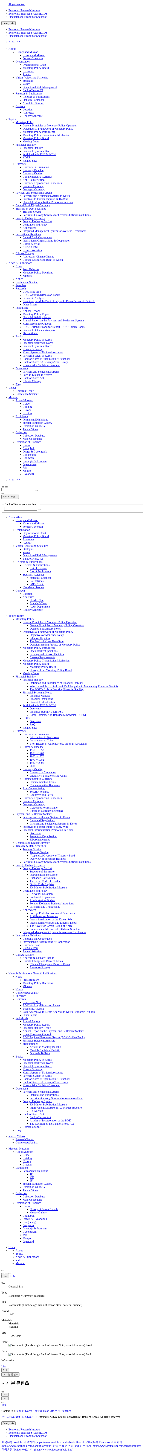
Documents (22, 368)
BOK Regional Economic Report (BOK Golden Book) (54, 326)
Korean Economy (32, 349)
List (3, 1366)
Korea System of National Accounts (43, 352)
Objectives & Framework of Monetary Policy (48, 128)
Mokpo (27, 470)
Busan (26, 445)
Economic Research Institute (24, 10)
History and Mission (27, 51)
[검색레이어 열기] (6, 486)
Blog (18, 384)
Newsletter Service (33, 103)
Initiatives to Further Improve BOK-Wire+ (46, 198)
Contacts (20, 106)
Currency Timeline (33, 170)
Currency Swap (31, 243)
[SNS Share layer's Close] (2, 1273)
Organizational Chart (34, 64)
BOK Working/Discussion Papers (41, 294)
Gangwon (28, 457)
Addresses (28, 112)
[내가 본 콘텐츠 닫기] (2, 1391)
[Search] (39, 509)
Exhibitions (22, 416)
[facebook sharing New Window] (6, 1273)
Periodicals (22, 307)
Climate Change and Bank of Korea (43, 259)
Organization (23, 61)
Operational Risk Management (40, 87)
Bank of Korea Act (33, 377)
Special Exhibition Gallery (37, 422)
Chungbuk (28, 448)
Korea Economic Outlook (37, 323)
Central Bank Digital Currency (33, 205)
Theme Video (30, 429)
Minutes (27, 275)
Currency (21, 163)
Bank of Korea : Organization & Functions (46, 358)
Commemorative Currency (37, 176)
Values (26, 83)
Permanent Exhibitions (35, 419)
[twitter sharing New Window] (9, 1273)
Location (28, 109)
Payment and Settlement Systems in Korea (46, 195)
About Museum (24, 400)
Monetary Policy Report (36, 314)
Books (19, 336)
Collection (21, 432)
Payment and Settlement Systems (34, 192)
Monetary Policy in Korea (37, 339)
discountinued (30, 333)
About (19, 1250)
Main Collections (32, 438)
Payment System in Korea (37, 355)
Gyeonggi (28, 473)
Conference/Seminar (27, 282)
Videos (19, 1260)
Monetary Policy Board (36, 67)
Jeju (25, 467)
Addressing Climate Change (38, 256)
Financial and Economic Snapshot (27, 16)
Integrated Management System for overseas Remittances (54, 230)
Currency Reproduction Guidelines (42, 183)
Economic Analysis (33, 298)
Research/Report (25, 390)
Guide (26, 403)
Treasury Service (32, 211)
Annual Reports (31, 310)
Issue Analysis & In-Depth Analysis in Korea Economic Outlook (59, 301)
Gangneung (29, 454)
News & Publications (27, 1256)
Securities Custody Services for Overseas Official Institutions (57, 214)
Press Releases (31, 269)
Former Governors (33, 58)
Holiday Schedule (33, 115)
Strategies (28, 80)
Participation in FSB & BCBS (39, 154)
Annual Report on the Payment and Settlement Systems (53, 320)
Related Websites (32, 250)
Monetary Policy (25, 122)
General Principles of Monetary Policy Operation (50, 125)
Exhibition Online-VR (35, 425)
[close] (2, 1402)
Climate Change (25, 253)
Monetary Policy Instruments (39, 131)
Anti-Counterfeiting (34, 179)
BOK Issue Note (32, 291)
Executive (28, 71)
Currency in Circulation (36, 167)
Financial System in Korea (37, 151)
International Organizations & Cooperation (46, 240)
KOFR (26, 157)
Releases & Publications (29, 93)
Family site (8, 23)
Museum (20, 1263)
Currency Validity (32, 173)
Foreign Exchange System (30, 218)
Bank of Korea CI (33, 90)
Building (27, 406)
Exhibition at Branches (28, 441)
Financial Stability (26, 144)
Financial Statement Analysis (39, 330)
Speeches (21, 285)
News (19, 266)
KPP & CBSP (30, 246)
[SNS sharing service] (2, 1270)
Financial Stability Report (37, 317)
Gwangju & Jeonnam (35, 461)
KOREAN (14, 41)
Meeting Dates (31, 141)
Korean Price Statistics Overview (41, 365)
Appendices (29, 227)
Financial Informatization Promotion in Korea (48, 202)
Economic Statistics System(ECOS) (28, 13)
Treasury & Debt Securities (31, 208)
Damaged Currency (34, 189)
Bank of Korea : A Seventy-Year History (45, 362)
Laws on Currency (33, 186)
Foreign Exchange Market (37, 221)
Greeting (27, 413)
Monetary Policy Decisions (38, 272)
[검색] (36, 490)
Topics (19, 1253)
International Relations (28, 234)
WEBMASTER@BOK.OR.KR (18, 1416)
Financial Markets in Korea (38, 342)
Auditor (27, 74)
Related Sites (30, 160)
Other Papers (30, 304)
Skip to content (16, 4)
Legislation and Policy (35, 224)
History (27, 409)
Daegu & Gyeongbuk (35, 451)
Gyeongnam (29, 464)
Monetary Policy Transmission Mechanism (46, 135)
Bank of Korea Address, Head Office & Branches (43, 1410)
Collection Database (34, 435)
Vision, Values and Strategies (32, 77)
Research (21, 288)
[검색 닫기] (2, 493)
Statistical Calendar (33, 99)
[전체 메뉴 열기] (2, 486)
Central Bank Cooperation (37, 237)
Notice (19, 278)
